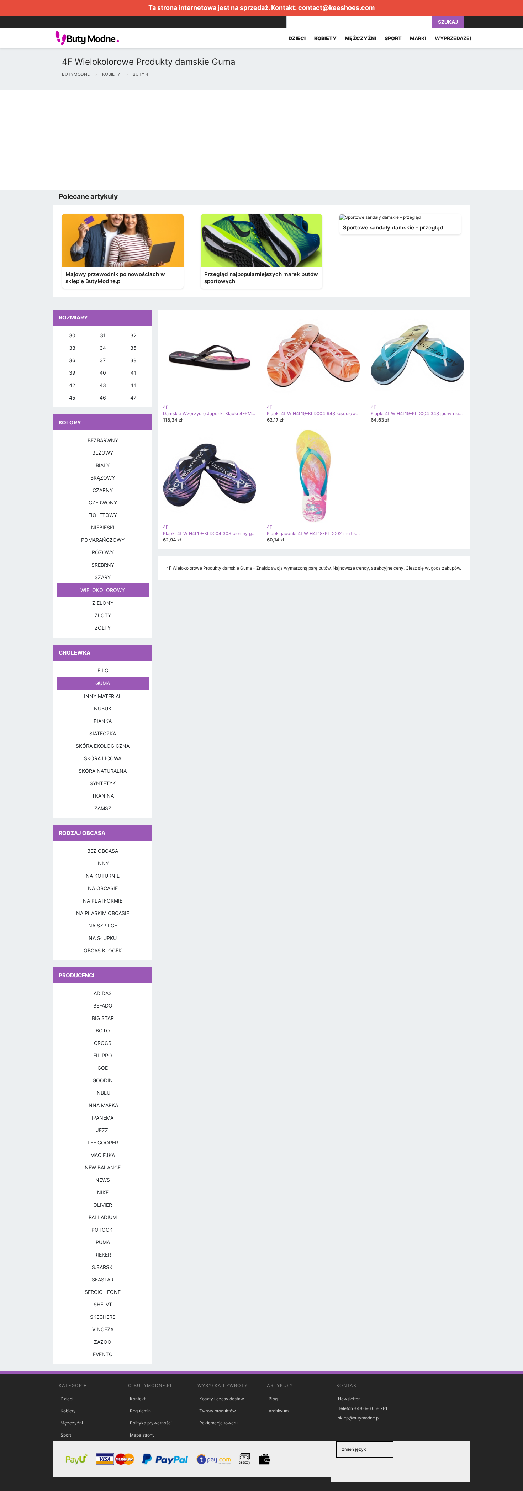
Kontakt (138, 1398)
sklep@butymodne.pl (359, 1418)
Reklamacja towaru (218, 1423)
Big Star (103, 1018)
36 (72, 360)
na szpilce (102, 925)
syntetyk (103, 783)
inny (102, 863)
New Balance (103, 1167)
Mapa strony (142, 1435)
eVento (103, 1354)
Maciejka (102, 1155)
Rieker (102, 1255)
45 (72, 398)
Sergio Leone (103, 1292)
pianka (103, 721)
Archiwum (279, 1410)
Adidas (103, 993)
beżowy (102, 453)
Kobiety (68, 1410)
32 (133, 335)
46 (103, 398)
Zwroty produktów (217, 1410)
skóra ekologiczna (103, 746)
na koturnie (103, 876)
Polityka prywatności (151, 1423)
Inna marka (102, 1105)
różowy (103, 552)
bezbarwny (103, 440)
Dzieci (66, 1398)
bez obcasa (102, 851)
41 (133, 373)
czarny (103, 490)
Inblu (102, 1093)
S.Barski (103, 1267)
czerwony (103, 502)
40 (103, 373)
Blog (273, 1398)
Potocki (102, 1230)
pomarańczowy (103, 540)
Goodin (103, 1080)
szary (103, 577)
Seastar (102, 1279)
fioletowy (102, 515)
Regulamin (140, 1410)
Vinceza (102, 1329)
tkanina (103, 796)
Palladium (103, 1217)
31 (103, 335)
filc (102, 670)
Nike (103, 1192)
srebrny (102, 565)
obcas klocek (103, 950)
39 (72, 373)
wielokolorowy (102, 590)
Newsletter (349, 1398)
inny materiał (103, 696)
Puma (103, 1242)
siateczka (102, 733)
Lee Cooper (103, 1143)
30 (72, 335)
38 (133, 360)
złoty (103, 615)
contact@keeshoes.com (336, 7)
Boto (103, 1030)
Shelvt (103, 1304)
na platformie (102, 901)
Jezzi (103, 1130)
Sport (65, 1435)
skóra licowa (102, 758)
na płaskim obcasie (102, 913)
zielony (102, 603)
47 (133, 398)
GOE (102, 1068)
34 (103, 348)
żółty (103, 628)
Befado (102, 1006)
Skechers (103, 1317)
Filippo (102, 1055)
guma (102, 683)
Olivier (102, 1205)
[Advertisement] (213, 140)
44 (133, 385)
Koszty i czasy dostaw (221, 1398)
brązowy (102, 478)
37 (103, 360)
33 (72, 348)
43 (103, 385)
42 (72, 385)
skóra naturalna (103, 771)
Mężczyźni (71, 1423)
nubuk (102, 708)
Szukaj (448, 22)
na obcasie (103, 888)
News (102, 1180)
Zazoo (102, 1342)
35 (133, 348)
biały (103, 465)
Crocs (102, 1043)
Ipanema (102, 1118)
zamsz (102, 808)
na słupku (103, 938)
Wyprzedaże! (453, 38)
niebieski (103, 527)
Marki (418, 38)
